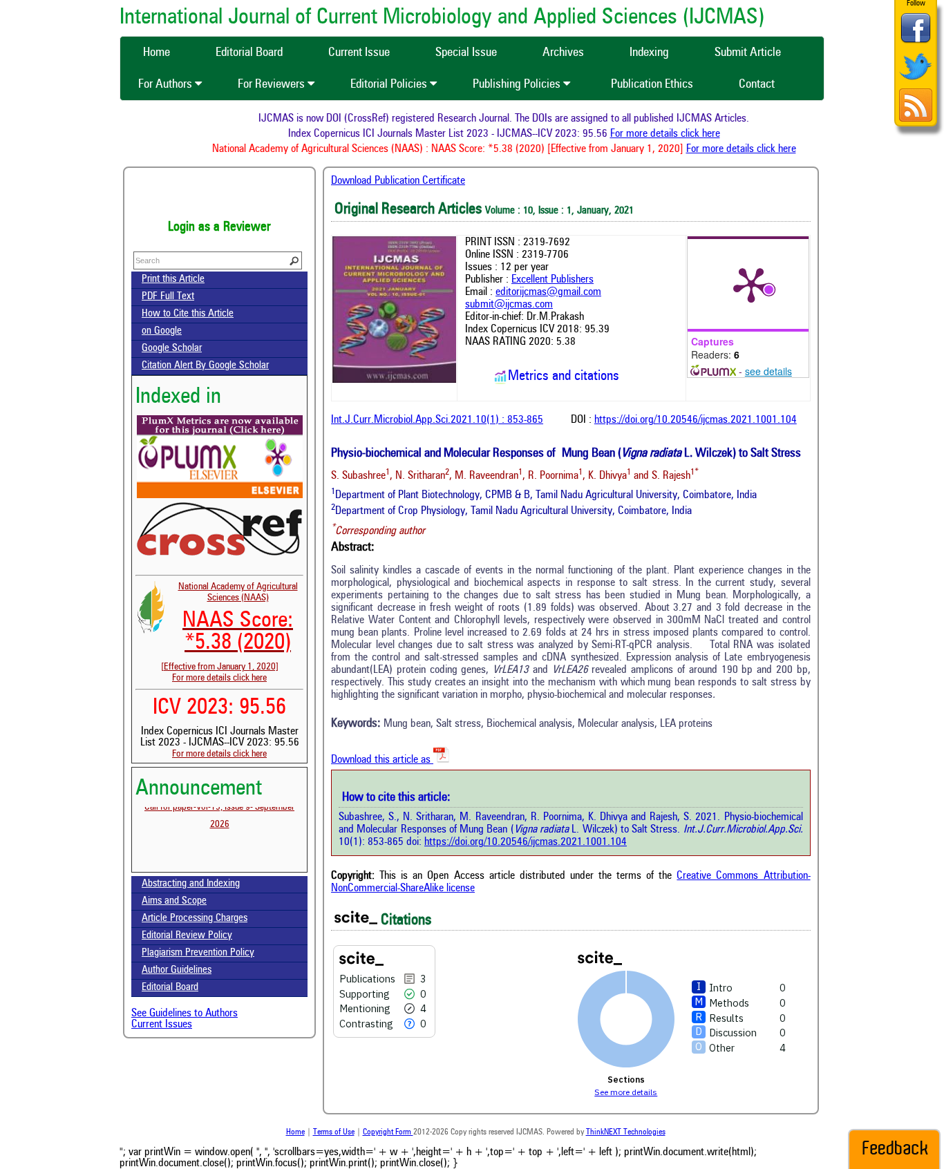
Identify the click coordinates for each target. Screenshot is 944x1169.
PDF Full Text (168, 297)
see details (768, 371)
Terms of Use (334, 1132)
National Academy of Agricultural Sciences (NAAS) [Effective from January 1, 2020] (229, 627)
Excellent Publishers (552, 279)
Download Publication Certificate (398, 181)
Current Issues (161, 1024)
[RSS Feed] (915, 120)
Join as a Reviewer (219, 197)
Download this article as (382, 760)
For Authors (166, 84)
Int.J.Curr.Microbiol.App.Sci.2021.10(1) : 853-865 (437, 420)
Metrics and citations (563, 376)
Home (295, 1132)
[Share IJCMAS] (915, 42)
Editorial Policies (390, 84)
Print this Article (173, 279)
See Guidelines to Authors (184, 1013)
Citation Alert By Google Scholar (205, 366)
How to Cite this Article (188, 314)
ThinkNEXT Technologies (625, 1132)
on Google (162, 331)
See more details (625, 1092)
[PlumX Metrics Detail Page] (751, 284)
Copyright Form (388, 1132)
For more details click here (679, 134)
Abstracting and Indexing (191, 884)
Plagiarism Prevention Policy (198, 953)
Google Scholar (172, 348)
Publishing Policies (518, 84)
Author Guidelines (176, 970)
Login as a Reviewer (219, 227)
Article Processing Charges (194, 918)
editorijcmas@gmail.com (548, 292)
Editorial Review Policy (187, 936)
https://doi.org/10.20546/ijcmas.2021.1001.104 (695, 420)
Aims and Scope (174, 901)
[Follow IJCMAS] (915, 81)
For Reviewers (273, 84)
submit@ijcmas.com (509, 304)
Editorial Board (170, 987)
